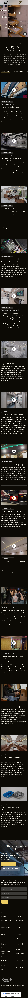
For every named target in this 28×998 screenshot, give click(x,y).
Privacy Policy (19, 960)
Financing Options (20, 953)
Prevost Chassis (20, 923)
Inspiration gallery (10, 869)
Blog (2, 947)
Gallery (3, 934)
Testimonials (19, 931)
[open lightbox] (14, 90)
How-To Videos (5, 931)
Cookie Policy (19, 967)
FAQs (17, 938)
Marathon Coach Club (5, 952)
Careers (17, 956)
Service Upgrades (5, 923)
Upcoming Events (5, 960)
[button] (24, 2)
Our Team (18, 934)
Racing (3, 969)
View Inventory (8, 864)
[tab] (5, 71)
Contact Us (18, 949)
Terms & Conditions (21, 964)
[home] (5, 2)
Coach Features (20, 927)
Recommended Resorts (5, 964)
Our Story (18, 916)
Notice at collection (8, 996)
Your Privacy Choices (12, 993)
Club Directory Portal (6, 956)
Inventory (3, 916)
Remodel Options (5, 927)
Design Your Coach (6, 920)
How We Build (19, 920)
